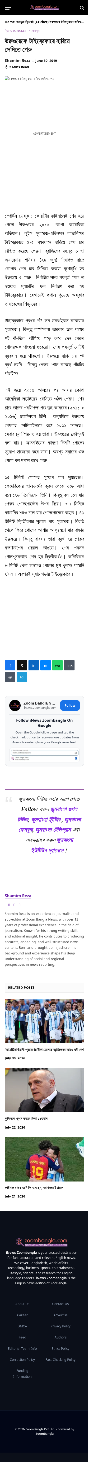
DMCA (22, 1326)
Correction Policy (22, 1360)
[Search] (81, 7)
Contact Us (60, 1304)
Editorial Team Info (22, 1348)
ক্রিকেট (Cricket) (37, 22)
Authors (60, 1337)
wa (57, 665)
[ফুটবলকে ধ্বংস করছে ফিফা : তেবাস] (44, 1090)
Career (22, 1315)
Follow (70, 705)
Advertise (60, 1315)
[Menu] (8, 7)
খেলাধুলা (20, 22)
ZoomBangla (45, 1433)
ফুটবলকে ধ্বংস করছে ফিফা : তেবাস (26, 1118)
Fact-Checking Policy (60, 1360)
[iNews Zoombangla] (44, 8)
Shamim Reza (18, 60)
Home (10, 22)
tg (22, 677)
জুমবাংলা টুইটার (45, 819)
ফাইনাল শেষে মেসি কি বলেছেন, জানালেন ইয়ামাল (34, 1187)
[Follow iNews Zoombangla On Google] (44, 755)
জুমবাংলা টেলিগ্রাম (53, 829)
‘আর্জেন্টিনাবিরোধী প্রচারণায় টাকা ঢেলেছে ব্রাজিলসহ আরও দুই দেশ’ (44, 1049)
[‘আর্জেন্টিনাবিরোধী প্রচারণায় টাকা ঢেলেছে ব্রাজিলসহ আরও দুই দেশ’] (44, 1021)
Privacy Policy (60, 1326)
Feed (22, 1337)
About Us (22, 1304)
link (69, 665)
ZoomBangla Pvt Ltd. (40, 1429)
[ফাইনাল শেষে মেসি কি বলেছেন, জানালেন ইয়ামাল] (44, 1159)
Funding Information (22, 1373)
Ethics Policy (60, 1348)
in (33, 665)
